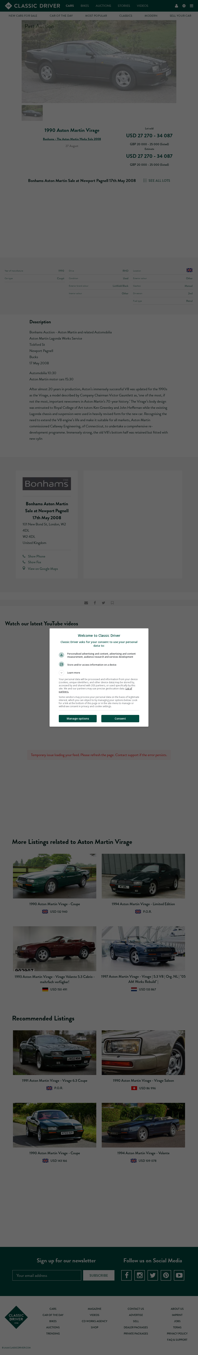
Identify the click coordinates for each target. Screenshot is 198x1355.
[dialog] (99, 677)
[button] (99, 672)
